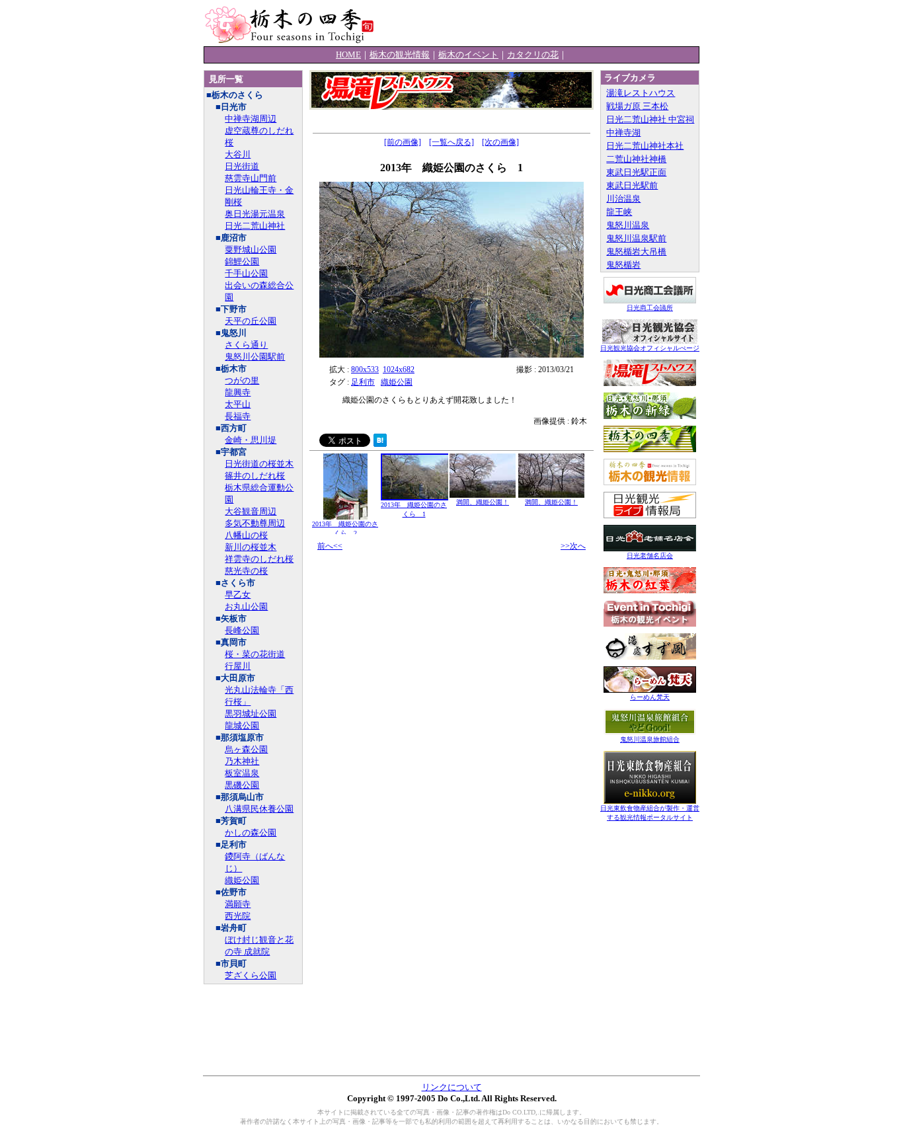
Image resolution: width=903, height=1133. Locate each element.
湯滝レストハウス (640, 93)
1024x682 (398, 369)
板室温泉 (242, 773)
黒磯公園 (242, 785)
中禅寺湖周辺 (250, 119)
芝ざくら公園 (250, 975)
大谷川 (238, 154)
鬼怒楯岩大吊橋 (636, 251)
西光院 (238, 916)
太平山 (238, 404)
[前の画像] (402, 142)
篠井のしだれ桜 (255, 476)
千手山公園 (246, 273)
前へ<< (329, 546)
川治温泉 (623, 199)
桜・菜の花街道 (255, 654)
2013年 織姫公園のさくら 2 (345, 528)
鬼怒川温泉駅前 (636, 238)
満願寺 (238, 904)
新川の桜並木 (250, 547)
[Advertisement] (544, 23)
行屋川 (238, 666)
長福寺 (238, 416)
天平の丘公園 (250, 321)
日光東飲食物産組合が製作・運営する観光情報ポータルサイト (649, 812)
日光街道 (242, 166)
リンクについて (452, 1087)
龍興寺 (238, 392)
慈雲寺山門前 (250, 178)
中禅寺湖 (623, 132)
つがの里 (242, 380)
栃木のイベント (468, 54)
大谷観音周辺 (250, 511)
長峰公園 (242, 630)
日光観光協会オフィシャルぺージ (649, 348)
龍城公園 (242, 725)
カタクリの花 (533, 54)
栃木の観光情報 (400, 54)
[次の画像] (500, 142)
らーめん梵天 (650, 697)
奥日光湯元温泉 (255, 214)
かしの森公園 (250, 833)
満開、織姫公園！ (482, 502)
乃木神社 (242, 761)
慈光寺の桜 (246, 571)
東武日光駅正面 (636, 172)
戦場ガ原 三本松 (637, 106)
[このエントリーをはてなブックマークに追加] (380, 444)
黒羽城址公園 (250, 714)
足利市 (363, 382)
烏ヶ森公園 (246, 749)
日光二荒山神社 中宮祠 (650, 119)
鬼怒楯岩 (623, 265)
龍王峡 (619, 212)
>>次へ (573, 546)
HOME (348, 54)
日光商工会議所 (650, 307)
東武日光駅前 (632, 185)
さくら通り (246, 345)
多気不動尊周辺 (255, 523)
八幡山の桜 (246, 535)
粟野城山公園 (250, 249)
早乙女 (238, 595)
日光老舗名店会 (650, 555)
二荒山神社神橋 (636, 159)
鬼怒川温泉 (627, 225)
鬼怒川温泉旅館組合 (650, 739)
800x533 (365, 369)
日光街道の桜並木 (259, 464)
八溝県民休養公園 (259, 809)
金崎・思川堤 (250, 440)
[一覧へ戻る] (451, 142)
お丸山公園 (246, 606)
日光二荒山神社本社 (645, 146)
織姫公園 (242, 880)
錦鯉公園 (242, 261)
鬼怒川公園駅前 (255, 357)
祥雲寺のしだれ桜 (259, 559)
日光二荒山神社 (255, 226)
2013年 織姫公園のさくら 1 (414, 509)
